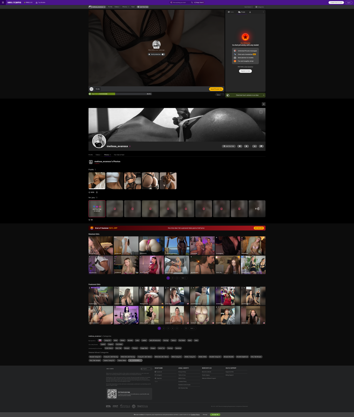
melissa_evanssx (94, 336)
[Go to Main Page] (14, 2)
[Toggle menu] (3, 2)
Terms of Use (182, 375)
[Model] (264, 104)
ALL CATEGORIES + (135, 360)
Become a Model (206, 372)
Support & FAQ (230, 372)
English (145, 368)
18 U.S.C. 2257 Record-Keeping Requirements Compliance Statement (229, 406)
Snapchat (159, 378)
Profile (110, 7)
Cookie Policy (195, 414)
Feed (132, 7)
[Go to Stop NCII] (142, 406)
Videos (117, 7)
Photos (125, 7)
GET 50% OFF (259, 228)
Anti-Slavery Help (183, 388)
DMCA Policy (181, 378)
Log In (348, 2)
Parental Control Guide (184, 384)
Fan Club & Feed (119, 155)
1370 (92, 192)
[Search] (192, 2)
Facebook (159, 372)
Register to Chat (245, 71)
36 (92, 220)
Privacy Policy (182, 372)
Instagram (159, 375)
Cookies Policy (182, 381)
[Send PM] (261, 146)
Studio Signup (206, 375)
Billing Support (230, 375)
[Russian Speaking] (100, 340)
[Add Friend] (254, 146)
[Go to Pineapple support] (134, 406)
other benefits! (248, 66)
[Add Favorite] (91, 89)
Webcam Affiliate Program (209, 378)
